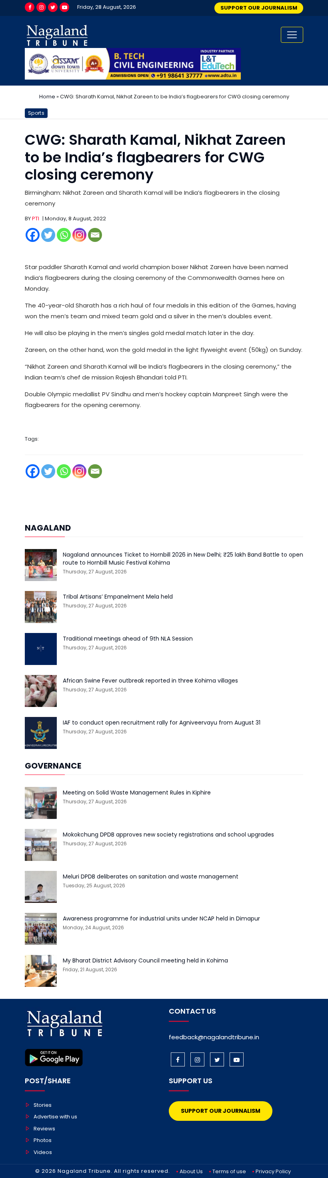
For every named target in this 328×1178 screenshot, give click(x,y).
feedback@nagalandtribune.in (214, 1037)
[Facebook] (29, 7)
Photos (43, 1140)
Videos (43, 1152)
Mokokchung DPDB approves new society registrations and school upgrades (168, 835)
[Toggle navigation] (292, 35)
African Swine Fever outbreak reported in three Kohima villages (150, 681)
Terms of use (229, 1171)
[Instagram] (41, 7)
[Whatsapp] (64, 235)
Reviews (44, 1128)
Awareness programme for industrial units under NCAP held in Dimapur (161, 918)
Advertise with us (55, 1116)
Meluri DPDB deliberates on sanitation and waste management (150, 877)
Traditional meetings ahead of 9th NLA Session (128, 639)
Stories (43, 1105)
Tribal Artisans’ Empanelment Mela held (118, 597)
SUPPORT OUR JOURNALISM (258, 8)
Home (47, 96)
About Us (191, 1171)
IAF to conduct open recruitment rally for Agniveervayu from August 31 (161, 723)
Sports (36, 113)
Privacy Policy (273, 1171)
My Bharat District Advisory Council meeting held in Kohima (145, 960)
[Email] (95, 235)
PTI (35, 218)
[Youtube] (64, 7)
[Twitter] (53, 7)
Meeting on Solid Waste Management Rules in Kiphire (137, 793)
